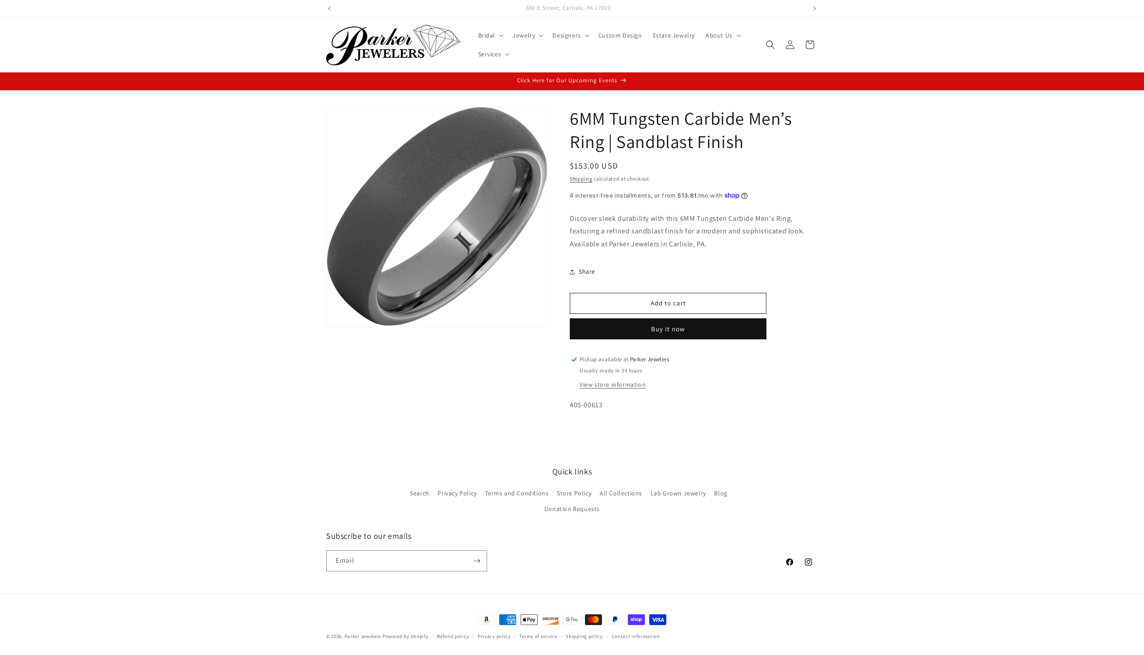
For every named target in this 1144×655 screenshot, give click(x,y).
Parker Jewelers (363, 636)
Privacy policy (494, 636)
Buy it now (668, 329)
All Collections (621, 494)
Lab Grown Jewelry (678, 494)
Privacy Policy (456, 494)
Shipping (581, 178)
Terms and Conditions (516, 494)
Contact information (636, 636)
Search (419, 494)
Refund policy (453, 636)
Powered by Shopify (406, 636)
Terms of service (538, 636)
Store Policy (574, 494)
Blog (720, 494)
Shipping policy (584, 636)
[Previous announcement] (329, 8)
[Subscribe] (477, 560)
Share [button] (587, 271)
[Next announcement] (814, 8)
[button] (490, 35)
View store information (613, 384)
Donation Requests (572, 509)
